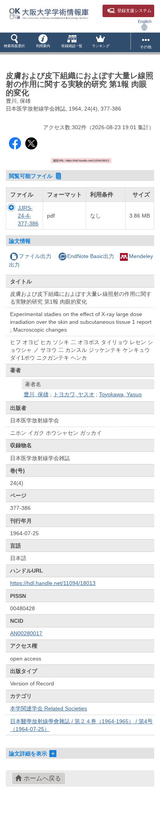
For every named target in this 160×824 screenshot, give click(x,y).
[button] (14, 42)
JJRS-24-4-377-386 (28, 216)
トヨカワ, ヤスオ (73, 394)
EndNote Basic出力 (90, 256)
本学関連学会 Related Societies (48, 708)
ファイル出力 (35, 256)
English (144, 21)
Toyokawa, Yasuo (120, 394)
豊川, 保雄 (36, 394)
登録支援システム (134, 10)
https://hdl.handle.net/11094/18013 (53, 583)
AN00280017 (26, 633)
